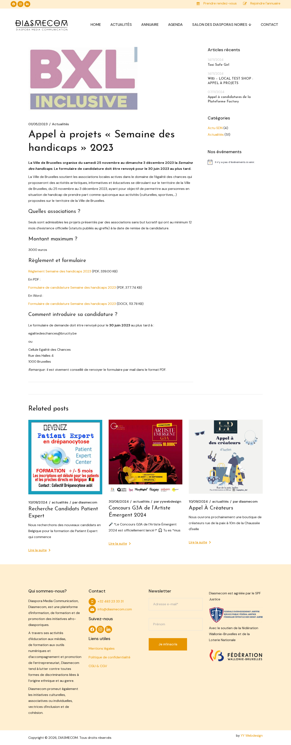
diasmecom (84, 502)
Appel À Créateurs (211, 508)
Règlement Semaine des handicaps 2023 (59, 271)
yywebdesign (167, 501)
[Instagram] (20, 3)
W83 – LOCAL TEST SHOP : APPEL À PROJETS (230, 81)
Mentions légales (102, 648)
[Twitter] (27, 3)
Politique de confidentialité (109, 657)
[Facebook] (14, 3)
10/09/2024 (38, 502)
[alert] (235, 162)
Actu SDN (215, 128)
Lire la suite (37, 550)
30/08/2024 (119, 501)
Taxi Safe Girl (218, 65)
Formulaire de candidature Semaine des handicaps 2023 (72, 287)
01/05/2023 (38, 124)
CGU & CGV (98, 666)
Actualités (60, 124)
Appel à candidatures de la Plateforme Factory (229, 99)
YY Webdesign (252, 735)
